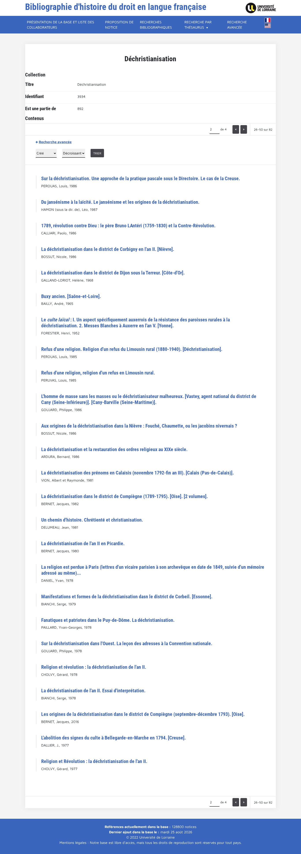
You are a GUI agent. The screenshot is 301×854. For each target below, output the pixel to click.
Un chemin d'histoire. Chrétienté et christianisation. (92, 520)
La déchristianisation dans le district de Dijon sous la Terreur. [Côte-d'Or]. (113, 273)
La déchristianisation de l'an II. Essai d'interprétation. (93, 690)
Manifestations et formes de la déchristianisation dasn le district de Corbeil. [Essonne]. (126, 596)
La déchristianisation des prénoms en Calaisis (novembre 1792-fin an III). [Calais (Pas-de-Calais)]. (137, 473)
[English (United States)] (268, 25)
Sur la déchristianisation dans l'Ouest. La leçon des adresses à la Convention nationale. (126, 643)
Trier (97, 153)
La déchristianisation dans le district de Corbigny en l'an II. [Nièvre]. (107, 249)
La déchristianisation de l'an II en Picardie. (82, 543)
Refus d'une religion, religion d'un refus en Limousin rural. (98, 373)
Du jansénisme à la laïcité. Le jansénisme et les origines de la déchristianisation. (120, 202)
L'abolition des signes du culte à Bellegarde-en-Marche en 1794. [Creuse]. (113, 738)
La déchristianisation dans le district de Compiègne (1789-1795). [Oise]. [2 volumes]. (124, 496)
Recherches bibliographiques (156, 24)
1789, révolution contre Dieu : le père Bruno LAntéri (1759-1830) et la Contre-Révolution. (128, 225)
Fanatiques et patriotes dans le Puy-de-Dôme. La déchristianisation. (108, 620)
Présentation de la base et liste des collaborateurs (60, 24)
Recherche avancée (237, 24)
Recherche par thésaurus (198, 24)
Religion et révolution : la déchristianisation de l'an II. (93, 667)
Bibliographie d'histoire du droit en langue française (115, 7)
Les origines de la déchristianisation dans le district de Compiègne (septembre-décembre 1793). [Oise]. (143, 714)
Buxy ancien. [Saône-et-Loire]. (71, 296)
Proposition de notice (119, 24)
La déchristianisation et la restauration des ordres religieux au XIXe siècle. (114, 449)
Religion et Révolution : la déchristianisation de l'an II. (94, 761)
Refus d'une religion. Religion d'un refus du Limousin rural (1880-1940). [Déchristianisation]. (131, 349)
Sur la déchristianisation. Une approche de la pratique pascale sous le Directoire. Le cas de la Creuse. (140, 178)
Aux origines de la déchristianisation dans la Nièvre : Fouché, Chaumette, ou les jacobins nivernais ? (139, 426)
